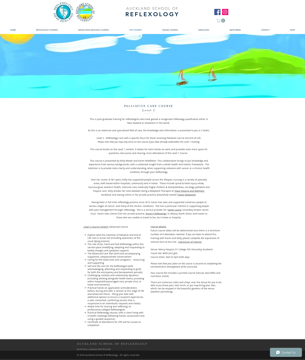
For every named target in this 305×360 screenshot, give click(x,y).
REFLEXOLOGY (152, 14)
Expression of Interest (190, 241)
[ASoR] (217, 12)
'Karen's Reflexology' (156, 213)
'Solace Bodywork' (186, 194)
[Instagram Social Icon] (225, 12)
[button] (221, 21)
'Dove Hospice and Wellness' (189, 190)
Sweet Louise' (175, 209)
